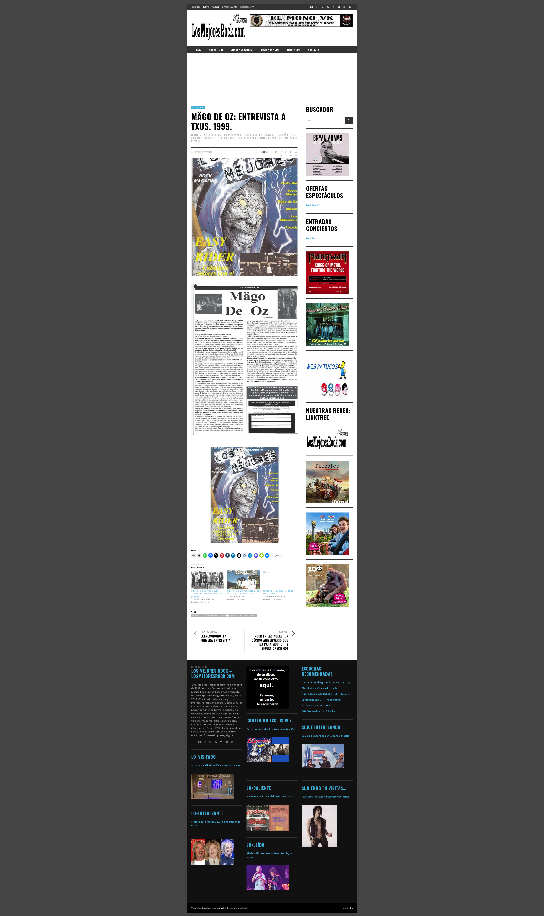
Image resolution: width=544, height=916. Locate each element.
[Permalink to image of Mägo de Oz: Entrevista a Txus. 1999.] (244, 216)
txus (240, 615)
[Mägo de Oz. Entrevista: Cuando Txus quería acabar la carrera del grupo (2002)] (207, 580)
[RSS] (328, 7)
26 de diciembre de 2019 (203, 152)
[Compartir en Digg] (291, 156)
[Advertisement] (272, 79)
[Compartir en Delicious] (281, 156)
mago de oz (232, 615)
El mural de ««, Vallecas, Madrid (216, 765)
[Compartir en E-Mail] (296, 156)
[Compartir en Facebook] (271, 152)
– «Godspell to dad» (319, 688)
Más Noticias (198, 107)
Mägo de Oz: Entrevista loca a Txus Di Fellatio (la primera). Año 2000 (243, 592)
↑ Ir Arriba (348, 908)
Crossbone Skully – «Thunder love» (322, 699)
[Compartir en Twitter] (276, 152)
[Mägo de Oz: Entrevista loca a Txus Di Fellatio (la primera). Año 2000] (243, 580)
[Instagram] (311, 7)
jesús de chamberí (199, 615)
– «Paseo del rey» (326, 682)
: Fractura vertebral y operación (325, 796)
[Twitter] (338, 7)
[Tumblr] (333, 7)
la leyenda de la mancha (217, 615)
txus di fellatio (250, 615)
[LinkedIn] (317, 7)
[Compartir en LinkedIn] (296, 152)
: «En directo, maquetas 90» (270, 729)
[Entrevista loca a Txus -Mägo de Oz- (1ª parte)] (279, 580)
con (259, 853)
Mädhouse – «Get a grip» (316, 705)
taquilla (310, 238)
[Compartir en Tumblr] (291, 152)
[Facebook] (306, 7)
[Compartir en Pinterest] (286, 152)
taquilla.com (313, 205)
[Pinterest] (322, 7)
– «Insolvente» (326, 694)
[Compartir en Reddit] (286, 156)
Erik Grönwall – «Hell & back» (318, 711)
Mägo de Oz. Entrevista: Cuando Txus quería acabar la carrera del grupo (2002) (206, 594)
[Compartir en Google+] (281, 152)
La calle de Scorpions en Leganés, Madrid (326, 735)
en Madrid (269, 796)
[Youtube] (344, 7)
